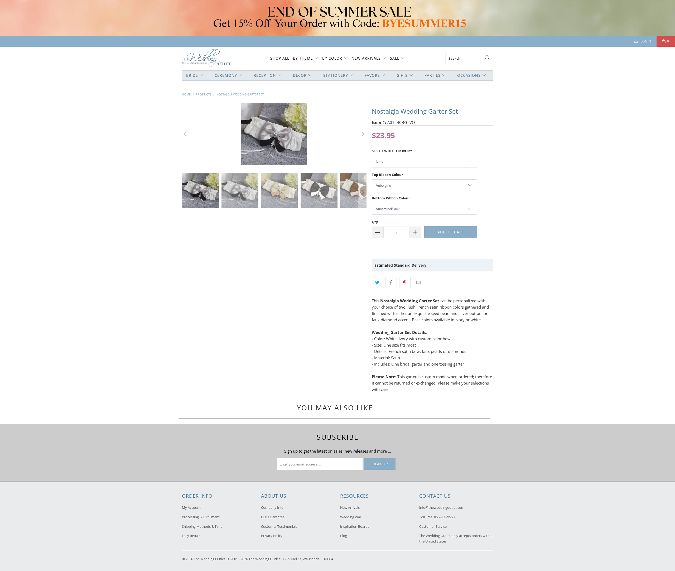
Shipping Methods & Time (202, 526)
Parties (433, 75)
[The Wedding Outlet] (206, 58)
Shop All (279, 58)
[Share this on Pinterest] (405, 282)
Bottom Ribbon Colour (391, 198)
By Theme (303, 58)
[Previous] (186, 134)
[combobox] (469, 58)
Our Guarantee (273, 517)
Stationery (335, 75)
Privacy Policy (271, 535)
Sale (394, 58)
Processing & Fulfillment (201, 517)
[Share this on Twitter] (377, 282)
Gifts (402, 75)
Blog (343, 535)
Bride (192, 75)
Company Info (272, 507)
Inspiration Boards (354, 526)
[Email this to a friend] (418, 282)
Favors (372, 75)
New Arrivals (366, 58)
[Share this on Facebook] (391, 282)
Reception (265, 75)
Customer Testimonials (279, 526)
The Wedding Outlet (209, 558)
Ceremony (226, 75)
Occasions (469, 75)
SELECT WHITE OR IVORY (392, 150)
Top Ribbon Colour (387, 174)
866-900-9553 (444, 517)
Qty (375, 221)
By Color (332, 58)
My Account (191, 507)
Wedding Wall (350, 517)
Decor (300, 75)
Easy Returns (192, 535)
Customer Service (433, 526)
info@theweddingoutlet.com (441, 507)
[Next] (362, 134)
